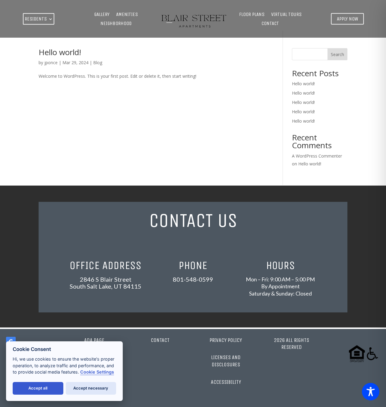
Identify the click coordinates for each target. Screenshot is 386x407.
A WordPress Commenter (317, 156)
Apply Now (347, 18)
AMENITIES (127, 14)
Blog (97, 62)
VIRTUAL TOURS (286, 14)
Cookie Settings (97, 371)
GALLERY (101, 14)
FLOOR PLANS (251, 14)
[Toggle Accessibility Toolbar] (370, 391)
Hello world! (60, 52)
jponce (51, 62)
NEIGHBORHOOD (115, 24)
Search (337, 54)
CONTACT (270, 24)
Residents (36, 19)
